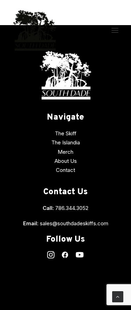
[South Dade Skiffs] (35, 30)
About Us (65, 161)
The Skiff (66, 133)
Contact (65, 170)
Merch (65, 152)
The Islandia (65, 142)
